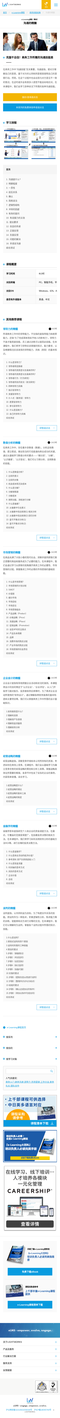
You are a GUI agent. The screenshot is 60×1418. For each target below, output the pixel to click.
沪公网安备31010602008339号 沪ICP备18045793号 (29, 1410)
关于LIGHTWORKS (12, 1342)
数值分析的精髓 (11, 442)
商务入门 (10, 1082)
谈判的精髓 (9, 908)
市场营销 (35, 1082)
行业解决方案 (9, 1356)
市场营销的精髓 (11, 552)
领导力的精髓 (10, 329)
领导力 (27, 1082)
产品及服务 (8, 1349)
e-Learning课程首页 (16, 1027)
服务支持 (7, 1363)
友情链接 (7, 1370)
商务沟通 (19, 1082)
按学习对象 (11, 1059)
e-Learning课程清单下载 (30, 1304)
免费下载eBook (30, 1271)
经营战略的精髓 (11, 756)
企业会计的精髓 (11, 678)
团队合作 (15, 1086)
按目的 (9, 1048)
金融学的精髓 (10, 826)
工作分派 (45, 1082)
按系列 (9, 1037)
